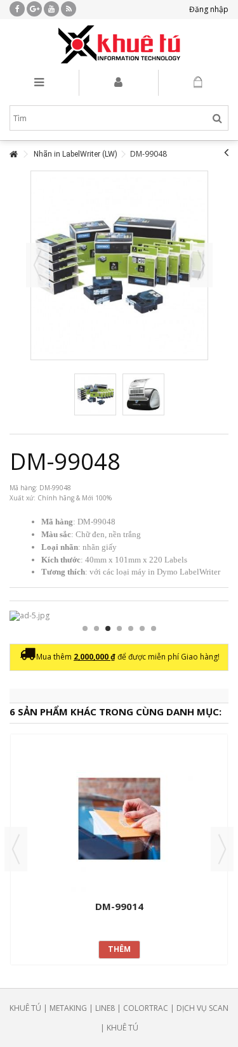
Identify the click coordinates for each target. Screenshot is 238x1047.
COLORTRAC (145, 1008)
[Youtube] (51, 8)
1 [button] (85, 628)
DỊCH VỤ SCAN (202, 1008)
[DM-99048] (95, 394)
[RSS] (68, 8)
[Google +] (34, 8)
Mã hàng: (23, 487)
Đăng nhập (207, 9)
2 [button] (96, 628)
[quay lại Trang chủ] (13, 154)
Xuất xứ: (23, 497)
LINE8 (105, 1008)
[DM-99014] (119, 818)
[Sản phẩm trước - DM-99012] (226, 152)
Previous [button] (15, 849)
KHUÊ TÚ (25, 1008)
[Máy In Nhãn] (119, 44)
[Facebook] (17, 8)
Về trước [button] (37, 265)
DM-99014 (119, 906)
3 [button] (107, 628)
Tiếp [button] (201, 265)
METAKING (68, 1008)
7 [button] (153, 628)
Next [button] (222, 849)
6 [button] (142, 628)
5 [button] (130, 628)
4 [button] (119, 628)
